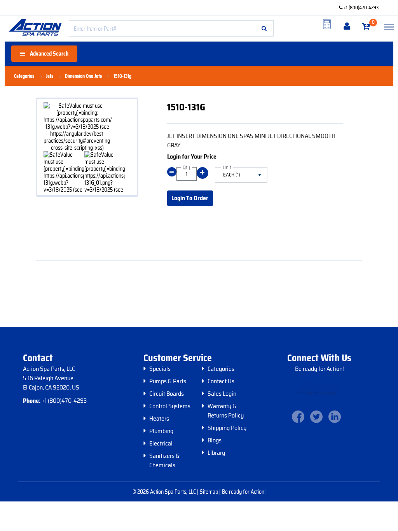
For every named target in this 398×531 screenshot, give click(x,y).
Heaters (159, 418)
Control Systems (169, 406)
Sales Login (222, 393)
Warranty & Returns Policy (226, 411)
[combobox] (171, 28)
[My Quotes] (327, 24)
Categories (221, 369)
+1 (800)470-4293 (360, 7)
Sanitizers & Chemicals (164, 460)
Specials (160, 369)
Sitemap (209, 491)
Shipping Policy (227, 428)
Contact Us (221, 381)
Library (216, 453)
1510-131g (122, 76)
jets (49, 76)
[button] (264, 28)
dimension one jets (83, 76)
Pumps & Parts (167, 381)
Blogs (215, 440)
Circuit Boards (166, 393)
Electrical (161, 443)
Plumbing (161, 431)
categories (24, 76)
